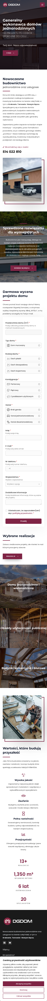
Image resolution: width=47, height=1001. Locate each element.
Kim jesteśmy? (9, 955)
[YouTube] (10, 942)
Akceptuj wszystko (23, 984)
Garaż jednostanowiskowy (22, 415)
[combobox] (8, 468)
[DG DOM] (11, 4)
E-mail (9, 446)
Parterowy (15, 384)
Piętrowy (14, 390)
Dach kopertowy (18, 371)
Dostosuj (23, 990)
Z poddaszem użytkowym (22, 396)
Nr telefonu (11, 461)
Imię (8, 430)
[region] (23, 979)
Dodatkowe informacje (16, 492)
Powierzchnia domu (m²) (17, 323)
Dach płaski (16, 358)
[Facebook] (4, 942)
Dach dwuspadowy (19, 364)
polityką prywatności (22, 513)
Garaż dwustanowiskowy (22, 422)
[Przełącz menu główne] (42, 4)
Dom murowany (18, 345)
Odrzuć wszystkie (23, 996)
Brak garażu (16, 409)
